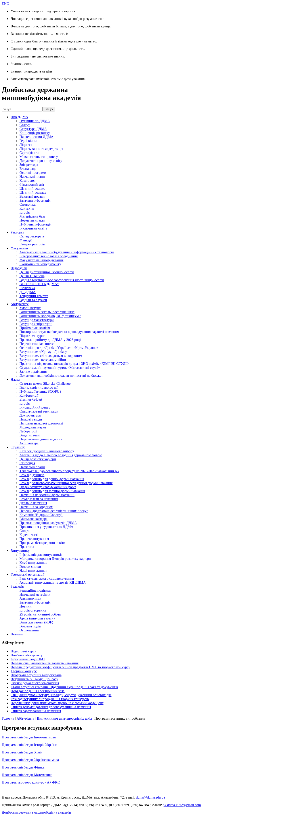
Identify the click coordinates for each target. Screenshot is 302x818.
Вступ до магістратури (36, 320)
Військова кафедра (33, 519)
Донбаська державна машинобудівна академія (36, 812)
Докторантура (30, 415)
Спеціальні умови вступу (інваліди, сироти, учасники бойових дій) (61, 695)
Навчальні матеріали (34, 594)
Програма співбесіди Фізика (23, 767)
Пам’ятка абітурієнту (26, 655)
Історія (24, 212)
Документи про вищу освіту (40, 160)
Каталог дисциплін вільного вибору (46, 451)
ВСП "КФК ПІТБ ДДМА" (39, 284)
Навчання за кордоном (36, 507)
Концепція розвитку (34, 133)
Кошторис (27, 180)
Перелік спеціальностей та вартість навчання (44, 663)
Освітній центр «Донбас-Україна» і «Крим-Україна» (58, 348)
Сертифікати (29, 153)
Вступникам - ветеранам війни (42, 359)
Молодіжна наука (32, 427)
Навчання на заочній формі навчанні (47, 495)
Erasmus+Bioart (30, 399)
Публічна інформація (35, 224)
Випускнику (20, 550)
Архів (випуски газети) (37, 618)
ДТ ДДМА (27, 292)
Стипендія (27, 463)
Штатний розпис (32, 188)
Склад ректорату (32, 236)
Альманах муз (30, 598)
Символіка (27, 204)
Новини (25, 606)
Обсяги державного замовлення (35, 683)
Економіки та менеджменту (40, 264)
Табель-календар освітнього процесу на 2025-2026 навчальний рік (69, 471)
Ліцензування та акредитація (41, 149)
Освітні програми (32, 172)
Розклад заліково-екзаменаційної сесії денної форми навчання (66, 483)
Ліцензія (25, 145)
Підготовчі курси (32, 336)
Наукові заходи (30, 419)
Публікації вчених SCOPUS (40, 391)
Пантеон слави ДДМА (36, 137)
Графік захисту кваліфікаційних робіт (47, 487)
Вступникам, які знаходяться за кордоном (50, 355)
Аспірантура (28, 443)
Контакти (26, 208)
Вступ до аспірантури (35, 324)
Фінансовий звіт (31, 184)
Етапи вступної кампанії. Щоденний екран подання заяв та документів (64, 687)
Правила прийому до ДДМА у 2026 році (50, 340)
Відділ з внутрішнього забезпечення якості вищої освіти (61, 280)
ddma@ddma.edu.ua (150, 797)
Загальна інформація (34, 200)
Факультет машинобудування (41, 260)
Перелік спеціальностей (37, 344)
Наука (15, 379)
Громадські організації (27, 574)
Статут (24, 125)
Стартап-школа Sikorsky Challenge (45, 383)
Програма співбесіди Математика (27, 775)
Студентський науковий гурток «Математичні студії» (59, 367)
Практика (26, 547)
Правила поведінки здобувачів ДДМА (48, 523)
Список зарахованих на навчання (36, 711)
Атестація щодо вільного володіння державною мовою (60, 455)
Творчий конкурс (24, 671)
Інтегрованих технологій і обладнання (48, 256)
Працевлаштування (34, 539)
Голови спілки (30, 566)
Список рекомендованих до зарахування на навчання (51, 707)
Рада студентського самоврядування (46, 578)
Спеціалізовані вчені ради (38, 411)
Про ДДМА (19, 117)
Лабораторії (28, 431)
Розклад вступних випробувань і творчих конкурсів (50, 699)
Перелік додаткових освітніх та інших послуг (53, 511)
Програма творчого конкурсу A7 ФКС (31, 782)
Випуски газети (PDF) (36, 622)
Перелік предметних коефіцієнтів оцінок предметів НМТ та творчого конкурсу (70, 667)
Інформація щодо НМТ (28, 659)
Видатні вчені (29, 435)
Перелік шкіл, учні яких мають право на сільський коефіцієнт (57, 703)
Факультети (19, 248)
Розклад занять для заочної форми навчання (52, 491)
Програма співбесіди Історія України (29, 745)
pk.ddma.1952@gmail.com (182, 805)
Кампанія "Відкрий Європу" (41, 515)
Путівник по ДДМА (34, 121)
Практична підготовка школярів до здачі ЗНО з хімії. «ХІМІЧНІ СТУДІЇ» (74, 363)
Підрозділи (19, 268)
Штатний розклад (32, 192)
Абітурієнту (20, 304)
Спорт (24, 531)
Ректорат (17, 232)
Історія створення (32, 610)
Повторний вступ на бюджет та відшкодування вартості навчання (69, 332)
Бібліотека (27, 288)
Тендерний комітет (33, 296)
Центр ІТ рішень (31, 276)
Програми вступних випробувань (36, 675)
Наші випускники (33, 570)
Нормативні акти (32, 220)
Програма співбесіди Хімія (22, 752)
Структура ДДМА (33, 129)
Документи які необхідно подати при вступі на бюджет (61, 375)
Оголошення (29, 630)
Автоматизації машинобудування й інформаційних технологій (66, 252)
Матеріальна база (32, 216)
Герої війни (28, 141)
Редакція (17, 586)
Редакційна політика (35, 590)
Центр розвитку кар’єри (37, 459)
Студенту (18, 447)
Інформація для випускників (41, 554)
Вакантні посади (32, 196)
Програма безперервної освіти (42, 543)
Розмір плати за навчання (38, 499)
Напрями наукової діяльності (41, 423)
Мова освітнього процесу (38, 157)
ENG (5, 4)
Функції (25, 240)
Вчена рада (27, 168)
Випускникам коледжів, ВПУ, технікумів (50, 316)
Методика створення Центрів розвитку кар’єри (55, 558)
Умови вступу (30, 308)
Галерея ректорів (32, 244)
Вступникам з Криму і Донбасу (43, 352)
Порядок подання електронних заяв (38, 691)
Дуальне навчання (33, 503)
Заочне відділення (33, 371)
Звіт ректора (28, 164)
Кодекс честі (28, 535)
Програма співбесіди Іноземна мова (29, 737)
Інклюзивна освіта (33, 228)
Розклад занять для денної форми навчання (51, 479)
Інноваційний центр (34, 407)
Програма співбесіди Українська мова (30, 760)
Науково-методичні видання (40, 439)
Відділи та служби (33, 300)
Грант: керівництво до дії (38, 387)
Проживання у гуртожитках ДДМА (46, 527)
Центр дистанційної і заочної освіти (46, 272)
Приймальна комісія (34, 328)
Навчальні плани (32, 176)
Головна (8, 718)
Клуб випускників (33, 562)
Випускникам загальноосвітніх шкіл (47, 312)
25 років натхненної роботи (40, 614)
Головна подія (30, 626)
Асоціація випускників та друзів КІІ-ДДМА (52, 582)
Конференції (28, 395)
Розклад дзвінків (31, 475)
